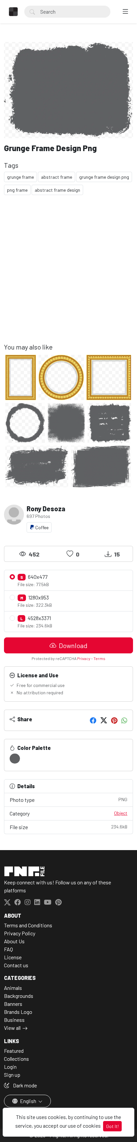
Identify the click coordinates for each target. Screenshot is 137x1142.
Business (14, 1020)
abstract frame (56, 177)
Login (10, 1066)
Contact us (16, 965)
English (28, 1101)
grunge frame (20, 177)
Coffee (41, 527)
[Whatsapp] (124, 720)
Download (72, 645)
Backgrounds (18, 996)
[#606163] (15, 759)
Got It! (112, 1126)
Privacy (83, 658)
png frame (17, 190)
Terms (99, 658)
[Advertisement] (68, 274)
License (13, 957)
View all (12, 1028)
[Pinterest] (114, 720)
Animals (13, 988)
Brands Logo (18, 1012)
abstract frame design (57, 190)
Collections (16, 1058)
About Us (14, 941)
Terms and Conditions (28, 925)
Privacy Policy (19, 933)
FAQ (8, 949)
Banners (13, 1004)
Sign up (12, 1074)
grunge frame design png (104, 177)
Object (120, 813)
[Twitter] (103, 720)
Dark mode (24, 1085)
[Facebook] (93, 720)
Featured (14, 1050)
